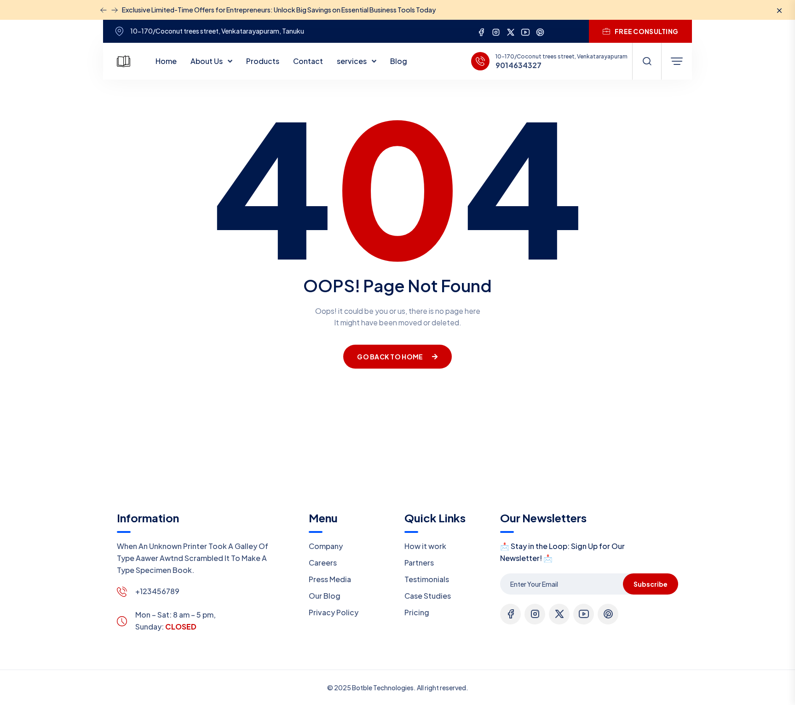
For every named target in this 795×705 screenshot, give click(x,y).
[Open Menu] (676, 61)
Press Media (330, 579)
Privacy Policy (333, 612)
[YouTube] (525, 31)
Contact (308, 61)
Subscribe (651, 584)
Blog (398, 61)
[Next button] (103, 10)
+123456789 (157, 591)
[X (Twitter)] (510, 31)
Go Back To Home (390, 356)
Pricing (416, 612)
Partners (419, 562)
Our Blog (324, 596)
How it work (425, 546)
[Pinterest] (540, 31)
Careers (323, 562)
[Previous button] (114, 10)
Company (326, 546)
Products (262, 61)
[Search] (647, 61)
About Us (207, 61)
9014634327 (518, 65)
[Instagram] (496, 31)
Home (166, 61)
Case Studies (427, 596)
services (352, 61)
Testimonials (426, 579)
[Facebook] (481, 31)
